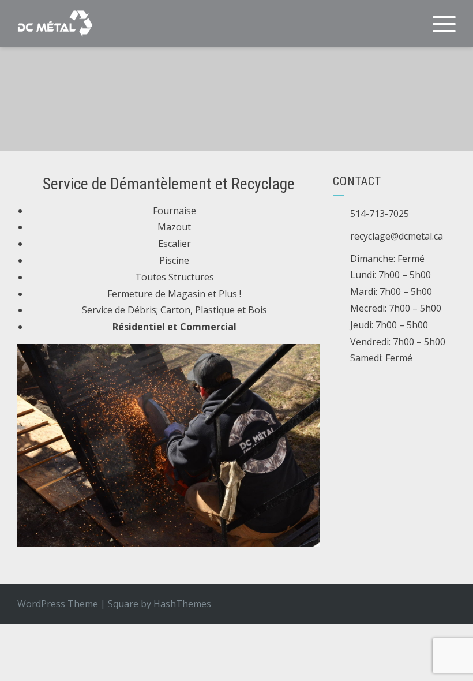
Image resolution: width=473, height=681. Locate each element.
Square (123, 603)
